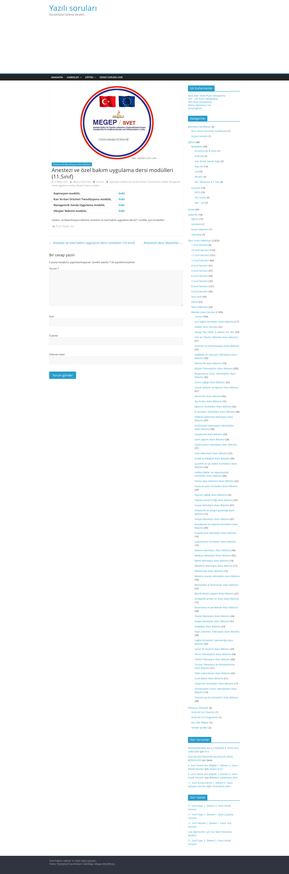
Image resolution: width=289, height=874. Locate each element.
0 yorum (100, 181)
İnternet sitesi (57, 354)
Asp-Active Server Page (207, 161)
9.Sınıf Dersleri (199, 291)
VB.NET (199, 176)
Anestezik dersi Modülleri (163, 243)
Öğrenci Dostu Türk (82, 181)
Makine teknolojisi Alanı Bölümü (213, 550)
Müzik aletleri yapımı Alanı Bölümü (214, 593)
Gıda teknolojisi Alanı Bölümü (211, 453)
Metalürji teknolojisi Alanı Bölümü (214, 565)
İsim (51, 316)
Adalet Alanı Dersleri (206, 326)
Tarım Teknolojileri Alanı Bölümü (213, 654)
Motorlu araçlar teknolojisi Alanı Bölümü (217, 576)
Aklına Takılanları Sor (199, 105)
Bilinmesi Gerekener (199, 126)
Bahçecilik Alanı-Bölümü (208, 363)
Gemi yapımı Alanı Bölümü (209, 439)
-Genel (198, 316)
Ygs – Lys (200, 202)
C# (196, 171)
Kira (207, 751)
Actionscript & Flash (206, 150)
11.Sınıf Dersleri (200, 255)
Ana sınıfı (196, 296)
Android (199, 156)
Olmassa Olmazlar (198, 707)
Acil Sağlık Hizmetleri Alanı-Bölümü (214, 321)
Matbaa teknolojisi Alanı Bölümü (213, 555)
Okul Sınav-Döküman (199, 240)
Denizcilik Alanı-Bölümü (208, 396)
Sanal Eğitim (195, 108)
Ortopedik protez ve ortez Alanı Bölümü (217, 598)
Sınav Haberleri (200, 229)
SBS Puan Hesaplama (200, 102)
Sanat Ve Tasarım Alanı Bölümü (212, 649)
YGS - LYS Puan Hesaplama (203, 98)
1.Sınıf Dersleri (199, 244)
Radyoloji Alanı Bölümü (208, 626)
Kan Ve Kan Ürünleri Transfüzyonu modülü (148, 181)
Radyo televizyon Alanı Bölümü (212, 621)
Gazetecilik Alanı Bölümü (208, 434)
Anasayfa (57, 77)
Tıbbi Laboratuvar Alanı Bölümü (212, 673)
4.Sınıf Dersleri (199, 265)
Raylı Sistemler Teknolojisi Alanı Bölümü (217, 631)
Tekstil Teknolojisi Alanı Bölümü (212, 659)
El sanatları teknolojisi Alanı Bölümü (215, 411)
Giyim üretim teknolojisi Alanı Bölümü (216, 444)
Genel (191, 209)
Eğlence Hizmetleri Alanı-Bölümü (213, 406)
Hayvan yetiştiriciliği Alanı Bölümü (214, 500)
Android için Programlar (204, 717)
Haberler (73, 77)
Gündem (196, 224)
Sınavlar (195, 188)
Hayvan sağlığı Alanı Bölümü (210, 494)
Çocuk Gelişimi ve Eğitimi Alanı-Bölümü (216, 387)
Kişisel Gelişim (199, 136)
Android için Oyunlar (203, 712)
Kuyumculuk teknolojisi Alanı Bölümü (215, 533)
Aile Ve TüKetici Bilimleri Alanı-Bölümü (216, 337)
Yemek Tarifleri (199, 727)
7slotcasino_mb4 (221, 786)
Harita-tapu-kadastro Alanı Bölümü (214, 481)
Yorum (54, 268)
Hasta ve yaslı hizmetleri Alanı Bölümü (216, 486)
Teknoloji (196, 234)
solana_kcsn (216, 768)
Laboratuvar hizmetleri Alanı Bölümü (215, 541)
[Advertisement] (144, 48)
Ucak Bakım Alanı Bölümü (209, 678)
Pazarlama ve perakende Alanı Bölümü (216, 607)
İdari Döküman (199, 307)
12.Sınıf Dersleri (200, 260)
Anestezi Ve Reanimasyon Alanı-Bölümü (71, 164)
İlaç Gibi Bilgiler (200, 722)
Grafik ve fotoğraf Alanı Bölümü (212, 458)
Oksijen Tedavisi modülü (87, 185)
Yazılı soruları (73, 8)
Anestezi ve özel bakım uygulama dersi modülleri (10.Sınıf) (92, 243)
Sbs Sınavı (200, 197)
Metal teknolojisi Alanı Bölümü (212, 560)
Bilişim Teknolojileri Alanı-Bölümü (213, 368)
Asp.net (199, 166)
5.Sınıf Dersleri (199, 270)
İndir (122, 193)
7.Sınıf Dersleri (199, 281)
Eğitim (89, 77)
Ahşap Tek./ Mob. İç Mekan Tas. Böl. (214, 332)
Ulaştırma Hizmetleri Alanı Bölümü (214, 683)
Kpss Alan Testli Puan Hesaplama (206, 95)
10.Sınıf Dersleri (200, 250)
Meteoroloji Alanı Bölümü (209, 571)
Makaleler (196, 146)
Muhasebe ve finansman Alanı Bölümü (216, 584)
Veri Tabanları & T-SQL (207, 182)
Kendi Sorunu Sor (111, 77)
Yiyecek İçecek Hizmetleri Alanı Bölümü (216, 697)
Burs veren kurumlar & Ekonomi (209, 131)
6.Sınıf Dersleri (199, 276)
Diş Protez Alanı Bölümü (208, 401)
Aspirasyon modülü (118, 181)
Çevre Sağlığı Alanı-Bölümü (210, 382)
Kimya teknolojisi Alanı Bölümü (212, 519)
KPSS (197, 192)
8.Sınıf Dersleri (199, 286)
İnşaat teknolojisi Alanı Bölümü (212, 505)
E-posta (53, 335)
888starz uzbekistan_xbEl (223, 777)
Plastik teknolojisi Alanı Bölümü (212, 616)
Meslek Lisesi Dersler (203, 312)
